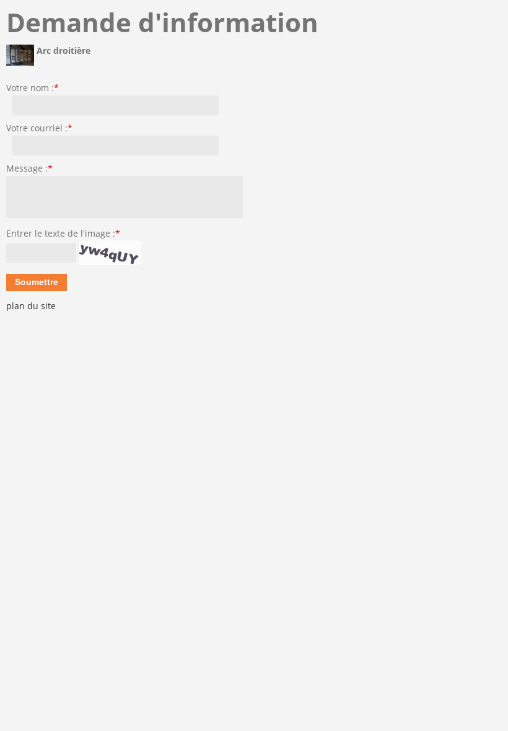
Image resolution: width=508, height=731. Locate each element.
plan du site (31, 306)
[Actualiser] (110, 252)
